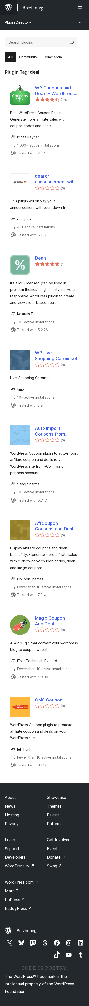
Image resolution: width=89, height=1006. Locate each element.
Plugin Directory (18, 22)
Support (12, 848)
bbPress (15, 899)
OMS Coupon (48, 699)
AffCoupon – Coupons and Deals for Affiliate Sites (55, 526)
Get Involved (59, 839)
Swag (54, 865)
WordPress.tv (19, 865)
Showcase (56, 797)
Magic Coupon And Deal (50, 620)
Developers (15, 857)
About (10, 797)
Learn (10, 839)
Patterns (55, 823)
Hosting (12, 814)
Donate (56, 857)
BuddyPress (18, 908)
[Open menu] (81, 7)
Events (53, 848)
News (10, 806)
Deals (41, 258)
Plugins (53, 814)
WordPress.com (22, 882)
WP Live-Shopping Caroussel (56, 355)
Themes (54, 806)
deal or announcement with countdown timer (55, 179)
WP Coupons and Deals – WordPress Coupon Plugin (55, 91)
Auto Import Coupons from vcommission (50, 431)
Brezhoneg (26, 930)
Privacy (12, 823)
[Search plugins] (72, 42)
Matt (12, 890)
